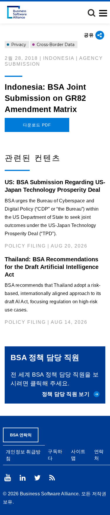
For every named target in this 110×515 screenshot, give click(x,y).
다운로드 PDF (37, 125)
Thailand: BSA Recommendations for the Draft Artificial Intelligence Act (52, 267)
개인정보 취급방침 (23, 455)
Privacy (18, 44)
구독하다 (55, 455)
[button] (91, 13)
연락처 (99, 455)
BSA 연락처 (21, 435)
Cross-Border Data (55, 44)
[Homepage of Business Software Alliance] (17, 12)
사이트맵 (78, 455)
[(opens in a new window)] (7, 477)
